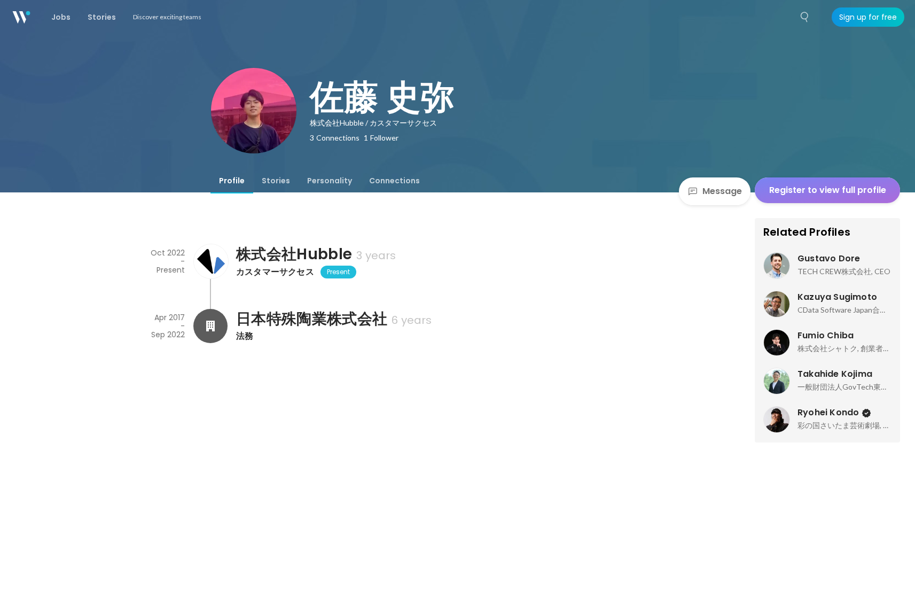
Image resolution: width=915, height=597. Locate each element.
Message (722, 191)
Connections (394, 180)
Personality (329, 180)
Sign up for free (868, 17)
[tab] (231, 180)
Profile (232, 180)
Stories (276, 180)
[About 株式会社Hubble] (210, 261)
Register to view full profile (827, 190)
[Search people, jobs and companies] (805, 17)
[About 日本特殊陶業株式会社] (210, 326)
